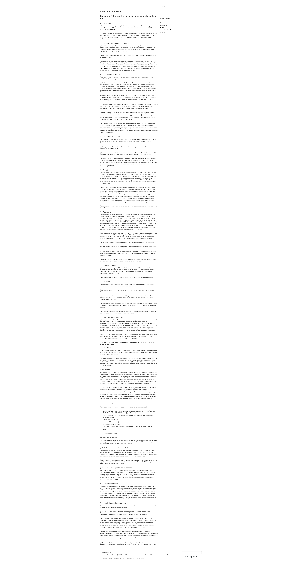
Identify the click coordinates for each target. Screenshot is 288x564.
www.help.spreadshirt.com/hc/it (109, 148)
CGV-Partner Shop (105, 68)
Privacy (162, 27)
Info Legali (162, 32)
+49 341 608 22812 (123, 554)
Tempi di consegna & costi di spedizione (170, 22)
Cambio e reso (163, 25)
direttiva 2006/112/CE (112, 193)
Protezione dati (131, 558)
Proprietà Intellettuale (165, 29)
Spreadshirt (111, 29)
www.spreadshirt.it (122, 108)
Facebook (161, 11)
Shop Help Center (103, 3)
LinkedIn (166, 11)
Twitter (164, 11)
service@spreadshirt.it (109, 554)
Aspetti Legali (140, 558)
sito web (118, 360)
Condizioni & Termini (107, 558)
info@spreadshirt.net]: (130, 413)
